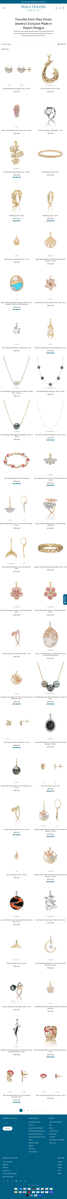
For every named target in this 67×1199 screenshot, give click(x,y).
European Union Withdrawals (36, 1128)
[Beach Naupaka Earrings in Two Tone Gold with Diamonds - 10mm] (16, 505)
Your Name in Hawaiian (8, 1176)
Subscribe (7, 1128)
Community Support (8, 1161)
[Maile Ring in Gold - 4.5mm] (50, 197)
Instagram (59, 1161)
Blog (50, 1125)
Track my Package (33, 1151)
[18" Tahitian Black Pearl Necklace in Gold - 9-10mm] (50, 372)
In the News (52, 1137)
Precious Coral (6, 1170)
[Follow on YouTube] (16, 1181)
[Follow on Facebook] (3, 1181)
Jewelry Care (5, 1164)
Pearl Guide (5, 1167)
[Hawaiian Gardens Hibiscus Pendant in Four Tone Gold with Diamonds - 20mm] (50, 856)
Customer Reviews (53, 1131)
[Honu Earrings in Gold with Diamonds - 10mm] (16, 723)
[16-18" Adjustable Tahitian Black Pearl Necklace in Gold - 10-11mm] (50, 678)
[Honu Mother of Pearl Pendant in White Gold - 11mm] (16, 329)
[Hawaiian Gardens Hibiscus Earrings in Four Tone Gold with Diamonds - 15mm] (50, 810)
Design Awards (52, 1134)
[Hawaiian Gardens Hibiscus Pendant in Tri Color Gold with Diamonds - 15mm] (16, 678)
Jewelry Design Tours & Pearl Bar (56, 1140)
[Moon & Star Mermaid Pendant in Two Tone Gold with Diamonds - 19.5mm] (50, 944)
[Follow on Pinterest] (12, 1181)
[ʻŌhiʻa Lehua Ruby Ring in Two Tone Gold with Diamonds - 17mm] (50, 1031)
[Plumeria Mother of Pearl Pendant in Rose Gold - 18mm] (50, 283)
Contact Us (31, 1125)
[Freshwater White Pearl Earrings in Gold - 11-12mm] (16, 70)
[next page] (46, 1110)
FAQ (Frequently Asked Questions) (37, 1131)
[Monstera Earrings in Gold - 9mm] (50, 767)
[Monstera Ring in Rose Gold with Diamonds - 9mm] (16, 635)
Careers (51, 1128)
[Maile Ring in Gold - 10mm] (16, 197)
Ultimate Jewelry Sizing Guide (10, 1173)
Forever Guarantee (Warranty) (36, 1134)
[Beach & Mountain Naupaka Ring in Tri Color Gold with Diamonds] (50, 505)
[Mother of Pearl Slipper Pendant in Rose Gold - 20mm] (16, 111)
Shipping (31, 1145)
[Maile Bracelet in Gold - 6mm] (50, 153)
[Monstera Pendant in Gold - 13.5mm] (16, 856)
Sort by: (6, 44)
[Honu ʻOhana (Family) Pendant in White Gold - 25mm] (50, 901)
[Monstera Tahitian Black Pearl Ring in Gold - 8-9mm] (16, 988)
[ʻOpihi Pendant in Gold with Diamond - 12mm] (16, 240)
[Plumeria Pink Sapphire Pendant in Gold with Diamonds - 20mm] (16, 591)
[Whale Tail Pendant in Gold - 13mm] (16, 944)
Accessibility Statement (34, 1122)
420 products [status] (5, 49)
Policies (30, 1140)
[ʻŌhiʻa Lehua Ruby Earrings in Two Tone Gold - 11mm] (50, 1076)
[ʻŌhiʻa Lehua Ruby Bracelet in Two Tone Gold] (16, 459)
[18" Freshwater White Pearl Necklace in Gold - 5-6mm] (50, 416)
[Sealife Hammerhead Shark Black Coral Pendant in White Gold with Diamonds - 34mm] (16, 1031)
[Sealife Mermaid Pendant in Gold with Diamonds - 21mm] (50, 329)
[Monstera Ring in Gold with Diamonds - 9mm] (16, 810)
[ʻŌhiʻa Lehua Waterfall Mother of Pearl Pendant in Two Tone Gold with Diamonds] (50, 635)
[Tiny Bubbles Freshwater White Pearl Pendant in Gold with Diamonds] (50, 988)
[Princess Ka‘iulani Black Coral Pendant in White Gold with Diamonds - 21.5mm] (50, 723)
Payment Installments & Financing (37, 1137)
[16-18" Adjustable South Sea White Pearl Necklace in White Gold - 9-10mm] (16, 372)
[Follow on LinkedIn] (24, 1181)
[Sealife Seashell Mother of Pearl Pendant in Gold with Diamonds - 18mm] (50, 240)
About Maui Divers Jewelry (55, 1122)
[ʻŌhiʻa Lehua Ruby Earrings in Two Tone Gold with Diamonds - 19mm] (16, 1076)
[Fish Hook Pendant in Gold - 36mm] (50, 70)
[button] (17, 177)
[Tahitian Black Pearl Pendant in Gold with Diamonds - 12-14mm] (16, 767)
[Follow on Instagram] (7, 1181)
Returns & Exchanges (34, 1143)
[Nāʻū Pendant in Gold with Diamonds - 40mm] (16, 153)
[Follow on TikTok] (20, 1181)
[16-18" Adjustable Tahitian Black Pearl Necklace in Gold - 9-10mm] (16, 416)
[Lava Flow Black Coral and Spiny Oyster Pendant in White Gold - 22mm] (16, 901)
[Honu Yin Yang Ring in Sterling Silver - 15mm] (50, 111)
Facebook (59, 1164)
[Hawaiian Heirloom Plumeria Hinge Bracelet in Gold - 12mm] (50, 548)
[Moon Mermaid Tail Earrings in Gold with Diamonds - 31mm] (16, 548)
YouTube (59, 1173)
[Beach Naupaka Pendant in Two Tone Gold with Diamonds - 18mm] (50, 459)
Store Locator (32, 1149)
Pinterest (59, 1167)
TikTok (58, 1170)
